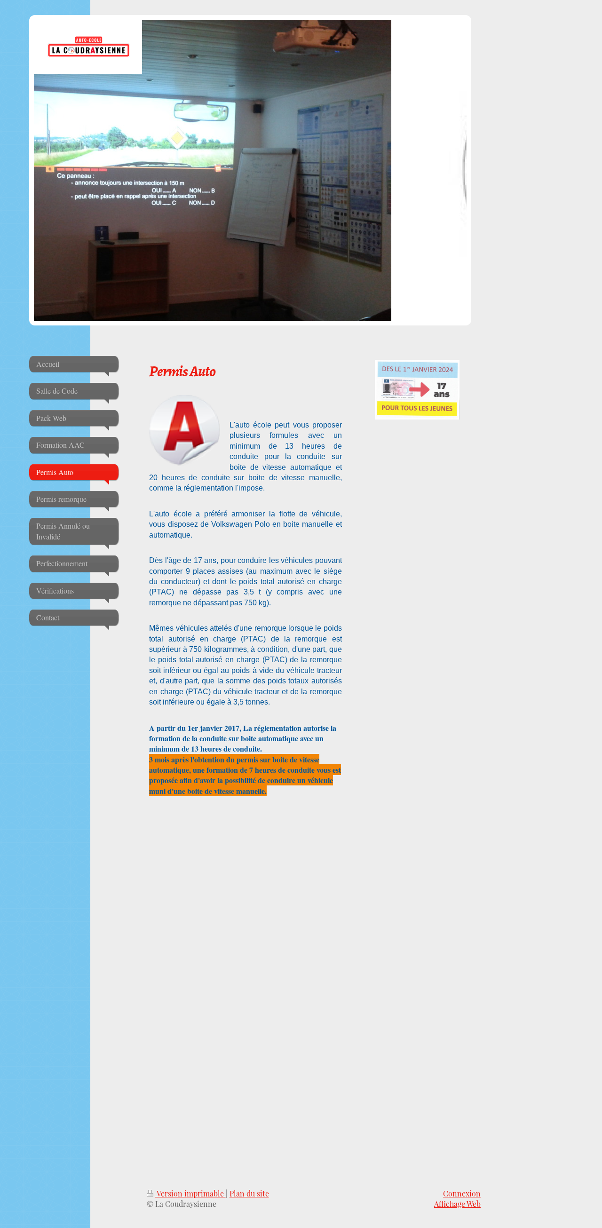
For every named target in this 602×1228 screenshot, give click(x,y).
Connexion (462, 1193)
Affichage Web (457, 1204)
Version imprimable (190, 1193)
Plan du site (249, 1193)
